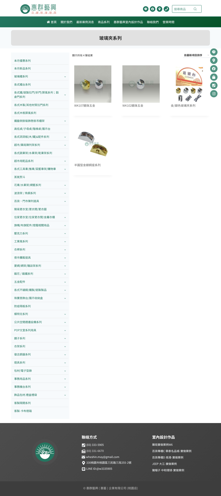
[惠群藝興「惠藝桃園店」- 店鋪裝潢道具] (145, 9)
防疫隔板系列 (22, 306)
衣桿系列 (19, 249)
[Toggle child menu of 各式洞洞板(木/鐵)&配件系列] (65, 137)
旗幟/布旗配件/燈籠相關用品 (31, 225)
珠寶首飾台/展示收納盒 (28, 298)
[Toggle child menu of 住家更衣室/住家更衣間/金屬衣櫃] (65, 217)
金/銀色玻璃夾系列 (183, 105)
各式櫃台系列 (22, 84)
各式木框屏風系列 (25, 113)
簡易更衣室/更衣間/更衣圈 (30, 209)
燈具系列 (19, 362)
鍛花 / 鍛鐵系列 (23, 273)
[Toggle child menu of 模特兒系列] (65, 314)
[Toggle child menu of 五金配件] (65, 282)
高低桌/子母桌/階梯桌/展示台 (32, 129)
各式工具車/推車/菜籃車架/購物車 (35, 169)
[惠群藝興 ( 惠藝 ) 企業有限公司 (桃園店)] (44, 452)
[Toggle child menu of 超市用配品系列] (65, 161)
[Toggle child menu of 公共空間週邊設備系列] (65, 322)
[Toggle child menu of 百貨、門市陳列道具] (65, 201)
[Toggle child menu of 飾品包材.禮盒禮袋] (65, 395)
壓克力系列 (21, 233)
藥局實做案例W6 (162, 444)
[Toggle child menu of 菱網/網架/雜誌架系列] (65, 266)
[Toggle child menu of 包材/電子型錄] (65, 370)
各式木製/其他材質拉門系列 (31, 105)
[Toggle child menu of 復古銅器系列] (65, 354)
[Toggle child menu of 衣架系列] (65, 346)
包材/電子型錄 (23, 370)
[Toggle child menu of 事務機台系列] (65, 387)
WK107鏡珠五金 (84, 105)
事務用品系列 (22, 379)
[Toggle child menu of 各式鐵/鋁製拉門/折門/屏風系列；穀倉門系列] (65, 95)
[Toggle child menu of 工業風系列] (65, 241)
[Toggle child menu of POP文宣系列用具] (65, 330)
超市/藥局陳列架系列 (27, 145)
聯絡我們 (153, 22)
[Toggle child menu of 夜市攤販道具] (65, 257)
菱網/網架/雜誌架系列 (27, 265)
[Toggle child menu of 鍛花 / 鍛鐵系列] (65, 274)
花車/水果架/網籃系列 (27, 185)
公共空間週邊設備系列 (28, 322)
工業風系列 (21, 241)
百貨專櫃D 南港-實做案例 (167, 457)
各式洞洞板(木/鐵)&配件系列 (31, 137)
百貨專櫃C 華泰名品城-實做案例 (171, 451)
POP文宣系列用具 (25, 330)
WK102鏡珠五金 (132, 105)
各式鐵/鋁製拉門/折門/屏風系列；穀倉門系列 (36, 94)
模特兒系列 (21, 314)
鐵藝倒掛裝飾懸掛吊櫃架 (29, 121)
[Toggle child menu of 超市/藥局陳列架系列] (65, 145)
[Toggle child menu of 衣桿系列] (65, 249)
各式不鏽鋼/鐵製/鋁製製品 (30, 290)
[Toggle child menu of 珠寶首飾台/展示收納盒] (65, 298)
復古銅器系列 (22, 354)
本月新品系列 (22, 68)
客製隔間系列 (22, 403)
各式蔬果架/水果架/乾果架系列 (33, 153)
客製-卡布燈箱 (23, 411)
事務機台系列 (22, 386)
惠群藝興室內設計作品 (128, 22)
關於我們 (66, 22)
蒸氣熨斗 (19, 177)
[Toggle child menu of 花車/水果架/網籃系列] (65, 185)
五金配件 (19, 282)
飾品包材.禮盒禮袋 (25, 395)
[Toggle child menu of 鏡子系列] (65, 338)
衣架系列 (19, 346)
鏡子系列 (19, 338)
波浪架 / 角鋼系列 (25, 193)
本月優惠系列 (22, 60)
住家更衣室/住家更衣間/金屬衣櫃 (34, 217)
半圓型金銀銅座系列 (87, 165)
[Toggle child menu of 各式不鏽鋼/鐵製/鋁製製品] (65, 290)
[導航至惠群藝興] (159, 9)
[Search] (195, 9)
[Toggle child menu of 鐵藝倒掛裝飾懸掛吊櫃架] (65, 121)
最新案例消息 (85, 22)
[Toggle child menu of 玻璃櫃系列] (65, 76)
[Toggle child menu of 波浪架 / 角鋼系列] (65, 193)
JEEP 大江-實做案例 (164, 463)
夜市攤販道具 (22, 257)
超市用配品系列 (23, 161)
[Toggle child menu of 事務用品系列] (65, 379)
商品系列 (104, 22)
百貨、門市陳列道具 (26, 201)
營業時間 (168, 22)
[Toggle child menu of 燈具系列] (65, 362)
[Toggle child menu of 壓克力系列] (65, 233)
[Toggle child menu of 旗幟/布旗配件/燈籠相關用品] (65, 225)
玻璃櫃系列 (21, 76)
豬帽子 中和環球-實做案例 (168, 470)
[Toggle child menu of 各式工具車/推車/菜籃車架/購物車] (65, 169)
